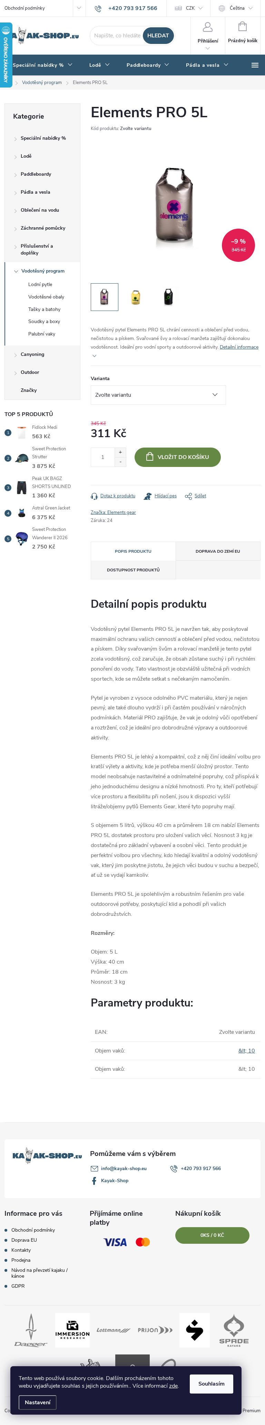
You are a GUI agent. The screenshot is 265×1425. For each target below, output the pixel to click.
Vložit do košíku (183, 457)
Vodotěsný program (43, 271)
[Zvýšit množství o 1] (120, 452)
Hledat (158, 35)
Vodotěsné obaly (46, 297)
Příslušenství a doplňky (37, 249)
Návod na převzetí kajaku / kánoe (39, 1273)
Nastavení (37, 1402)
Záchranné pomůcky (43, 228)
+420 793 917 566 (201, 1168)
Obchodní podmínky (24, 8)
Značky (29, 390)
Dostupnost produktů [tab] (133, 570)
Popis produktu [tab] (133, 551)
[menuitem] (42, 65)
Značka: (113, 512)
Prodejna (20, 1260)
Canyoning (32, 354)
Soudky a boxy (44, 321)
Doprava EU (24, 1240)
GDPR (18, 1286)
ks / (212, 1235)
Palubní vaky (41, 334)
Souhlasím (211, 1384)
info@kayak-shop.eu (124, 1168)
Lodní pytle (40, 284)
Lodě (26, 156)
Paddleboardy (36, 174)
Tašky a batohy (44, 309)
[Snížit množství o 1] (120, 462)
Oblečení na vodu (40, 210)
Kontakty (21, 1250)
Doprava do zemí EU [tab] (218, 551)
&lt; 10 (246, 1051)
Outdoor (30, 372)
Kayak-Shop (114, 1180)
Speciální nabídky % (43, 138)
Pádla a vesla (35, 192)
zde (173, 1386)
